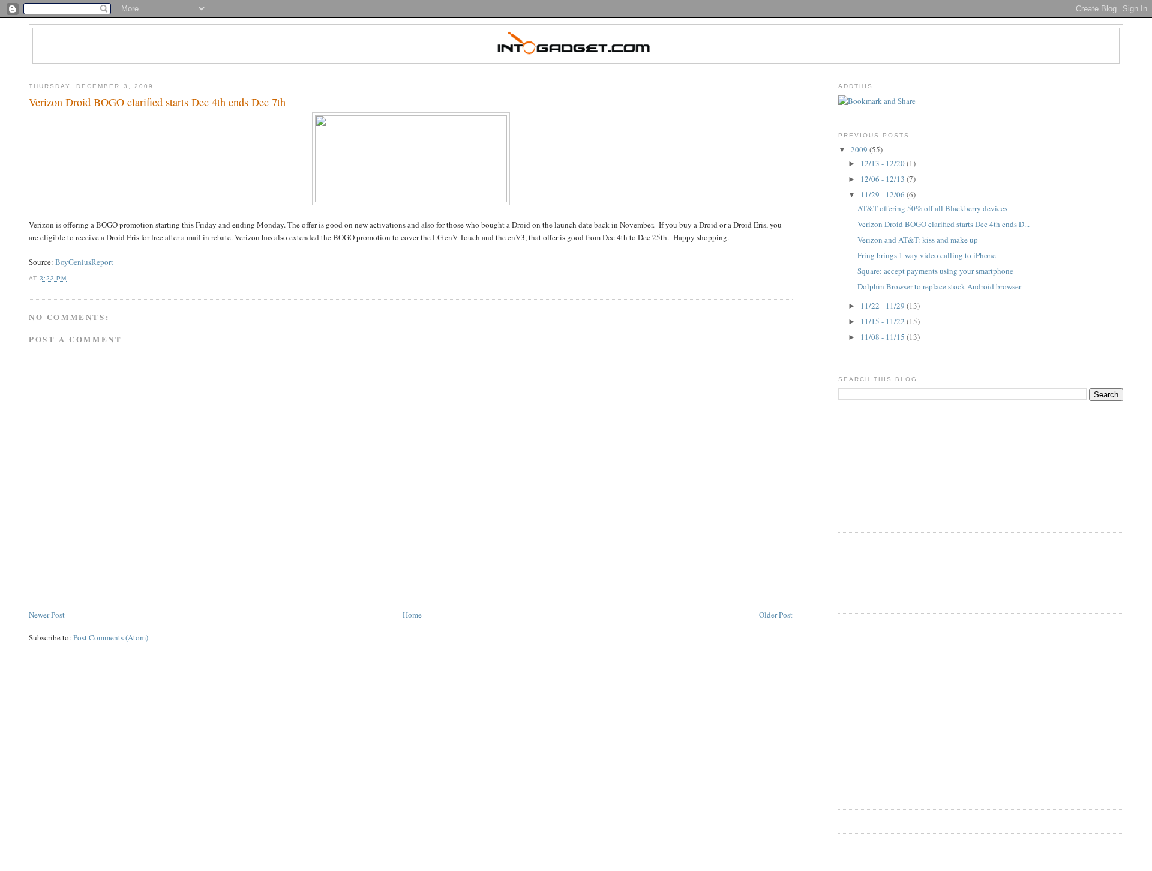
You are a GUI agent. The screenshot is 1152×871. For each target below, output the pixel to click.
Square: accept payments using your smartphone (935, 270)
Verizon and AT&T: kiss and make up (917, 239)
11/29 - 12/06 (883, 194)
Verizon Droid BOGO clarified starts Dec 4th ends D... (943, 224)
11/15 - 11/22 (883, 321)
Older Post (776, 614)
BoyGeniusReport (84, 261)
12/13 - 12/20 (883, 163)
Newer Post (47, 614)
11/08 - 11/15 (883, 336)
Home (412, 614)
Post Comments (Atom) (110, 637)
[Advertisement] (892, 571)
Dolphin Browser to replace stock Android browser (939, 286)
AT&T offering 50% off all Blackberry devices (932, 208)
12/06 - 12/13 (883, 178)
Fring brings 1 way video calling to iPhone (926, 255)
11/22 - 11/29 (883, 305)
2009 (860, 149)
